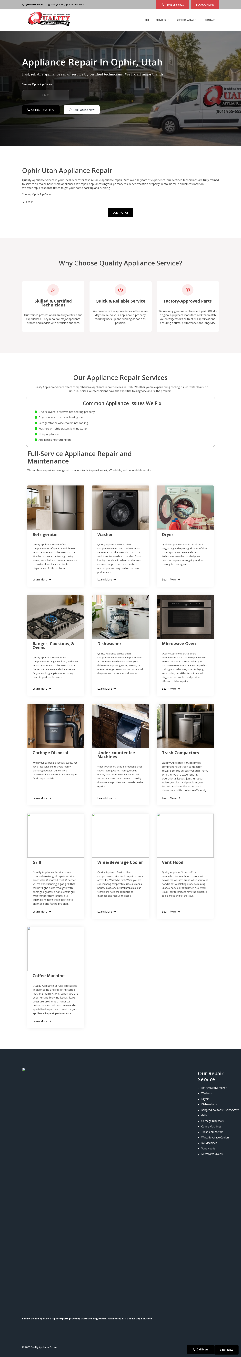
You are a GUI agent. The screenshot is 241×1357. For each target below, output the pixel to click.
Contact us (121, 212)
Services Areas (185, 19)
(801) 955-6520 (34, 4)
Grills (204, 1115)
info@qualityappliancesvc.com (67, 4)
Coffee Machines (211, 1126)
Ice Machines (209, 1143)
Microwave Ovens (212, 1154)
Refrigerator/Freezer (214, 1088)
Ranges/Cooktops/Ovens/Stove (220, 1110)
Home (146, 19)
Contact (210, 19)
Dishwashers (209, 1104)
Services (161, 19)
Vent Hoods (208, 1148)
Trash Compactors (212, 1132)
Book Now (226, 1350)
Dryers (205, 1099)
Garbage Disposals (212, 1121)
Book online (205, 4)
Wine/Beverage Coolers (215, 1137)
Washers (206, 1093)
